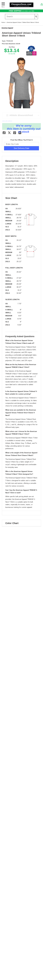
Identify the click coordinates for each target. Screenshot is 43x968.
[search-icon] (36, 16)
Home (3, 22)
